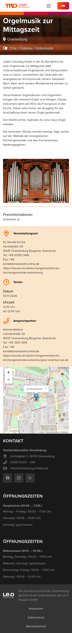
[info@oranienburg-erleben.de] (6, 468)
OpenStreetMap (53, 432)
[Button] (63, 6)
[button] (48, 6)
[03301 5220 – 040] (6, 462)
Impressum (36, 608)
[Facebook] (7, 478)
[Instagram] (18, 478)
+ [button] (8, 372)
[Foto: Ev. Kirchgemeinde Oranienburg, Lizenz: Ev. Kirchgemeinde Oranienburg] (36, 181)
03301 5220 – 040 (22, 462)
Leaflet (40, 432)
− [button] (8, 379)
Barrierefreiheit (36, 626)
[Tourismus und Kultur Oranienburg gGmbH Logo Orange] (17, 6)
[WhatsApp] (30, 478)
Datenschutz (36, 617)
